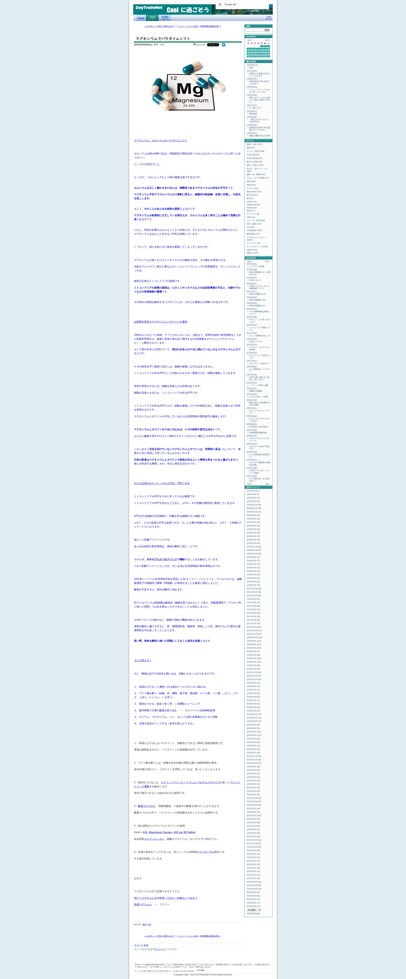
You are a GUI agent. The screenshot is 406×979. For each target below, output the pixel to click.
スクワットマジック (172, 782)
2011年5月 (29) (253, 864)
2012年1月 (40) (253, 836)
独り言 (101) (252, 195)
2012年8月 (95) (253, 812)
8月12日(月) (252, 394)
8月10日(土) (252, 408)
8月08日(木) (252, 424)
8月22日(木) (252, 325)
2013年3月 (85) (253, 788)
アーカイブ (255, 487)
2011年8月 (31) (253, 854)
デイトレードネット (141, 18)
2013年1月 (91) (253, 794)
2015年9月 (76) (253, 683)
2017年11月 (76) (254, 592)
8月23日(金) (252, 317)
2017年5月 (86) (253, 613)
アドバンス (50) (253, 243)
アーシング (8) (253, 214)
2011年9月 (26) (253, 850)
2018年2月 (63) (253, 582)
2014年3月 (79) (253, 746)
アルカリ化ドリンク (165, 559)
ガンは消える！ (143, 660)
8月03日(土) (252, 460)
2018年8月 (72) (253, 561)
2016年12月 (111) (254, 630)
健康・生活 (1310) (254, 144)
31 (268, 56)
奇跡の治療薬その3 (257, 294)
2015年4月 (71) (253, 700)
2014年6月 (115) (254, 735)
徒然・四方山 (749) (255, 165)
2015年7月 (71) (253, 690)
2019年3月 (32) (253, 536)
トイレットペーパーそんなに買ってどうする (259, 90)
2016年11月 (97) (254, 634)
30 (265, 56)
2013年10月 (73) (254, 763)
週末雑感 (253, 114)
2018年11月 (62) (254, 550)
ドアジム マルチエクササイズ (203, 782)
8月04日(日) (252, 452)
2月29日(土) (252, 111)
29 (262, 56)
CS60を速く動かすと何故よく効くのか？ (259, 378)
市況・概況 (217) (254, 224)
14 (258, 51)
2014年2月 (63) (253, 749)
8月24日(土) (252, 309)
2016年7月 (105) (254, 648)
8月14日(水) (252, 383)
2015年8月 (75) (253, 686)
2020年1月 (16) (253, 501)
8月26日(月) (252, 297)
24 (268, 54)
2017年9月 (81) (253, 599)
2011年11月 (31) (254, 843)
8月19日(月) (252, 345)
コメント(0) (200, 44)
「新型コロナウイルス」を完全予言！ (259, 120)
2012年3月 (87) (253, 829)
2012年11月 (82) (254, 801)
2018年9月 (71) (253, 557)
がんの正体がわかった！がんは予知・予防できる (162, 483)
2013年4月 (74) (253, 784)
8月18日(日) (252, 353)
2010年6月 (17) (253, 903)
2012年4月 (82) (253, 826)
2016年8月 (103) (254, 644)
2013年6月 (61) (253, 777)
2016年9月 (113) (254, 641)
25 (248, 56)
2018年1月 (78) (253, 585)
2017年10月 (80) (254, 595)
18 (248, 54)
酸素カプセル (145, 806)
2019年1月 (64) (253, 543)
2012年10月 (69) (254, 805)
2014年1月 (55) (253, 753)
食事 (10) (251, 148)
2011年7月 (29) (253, 857)
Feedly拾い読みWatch (258, 427)
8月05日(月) (252, 444)
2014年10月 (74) (254, 721)
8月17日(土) (252, 361)
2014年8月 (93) (253, 728)
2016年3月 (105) (254, 662)
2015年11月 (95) (254, 676)
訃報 (251, 67)
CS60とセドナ (255, 280)
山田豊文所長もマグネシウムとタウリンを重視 (160, 321)
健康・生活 (147, 924)
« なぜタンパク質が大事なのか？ (160, 26)
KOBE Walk (165, 18)
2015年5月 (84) (253, 697)
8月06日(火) (252, 436)
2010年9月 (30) (253, 892)
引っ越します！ (255, 108)
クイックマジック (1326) (257, 247)
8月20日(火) (252, 339)
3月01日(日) (252, 105)
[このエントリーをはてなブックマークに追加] (223, 46)
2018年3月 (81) (253, 578)
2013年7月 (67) (253, 774)
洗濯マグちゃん (143, 904)
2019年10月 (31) (254, 512)
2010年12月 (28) (254, 882)
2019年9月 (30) (253, 515)
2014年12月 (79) (254, 714)
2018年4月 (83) (253, 575)
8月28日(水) (252, 283)
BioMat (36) (252, 208)
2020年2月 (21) (253, 498)
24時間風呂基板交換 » (210, 26)
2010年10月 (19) (254, 889)
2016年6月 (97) (253, 651)
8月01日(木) (252, 476)
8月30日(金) (252, 270)
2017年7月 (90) (253, 606)
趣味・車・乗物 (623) (256, 174)
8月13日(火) (252, 388)
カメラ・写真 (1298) (255, 151)
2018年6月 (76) (253, 568)
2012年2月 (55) (253, 833)
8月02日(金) (252, 468)
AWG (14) (251, 217)
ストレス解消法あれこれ (259, 336)
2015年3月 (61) (253, 704)
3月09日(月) (252, 79)
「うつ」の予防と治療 (258, 385)
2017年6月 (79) (253, 609)
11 (248, 51)
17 (268, 51)
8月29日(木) (252, 278)
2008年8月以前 (253, 914)
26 (252, 56)
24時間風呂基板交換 (258, 432)
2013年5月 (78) (253, 781)
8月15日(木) (252, 375)
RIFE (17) (251, 211)
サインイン (160, 949)
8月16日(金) (252, 366)
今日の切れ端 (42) (254, 158)
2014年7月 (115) (254, 732)
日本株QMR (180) (254, 230)
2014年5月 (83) (253, 739)
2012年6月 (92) (253, 819)
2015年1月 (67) (253, 711)
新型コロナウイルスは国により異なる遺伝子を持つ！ (259, 99)
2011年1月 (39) (253, 878)
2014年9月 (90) (253, 725)
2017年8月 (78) (253, 602)
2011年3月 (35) (253, 871)
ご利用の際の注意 (269, 18)
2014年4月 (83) (253, 742)
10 (268, 49)
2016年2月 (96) (253, 665)
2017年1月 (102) (254, 627)
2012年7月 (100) (254, 815)
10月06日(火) (252, 65)
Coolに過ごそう (152, 18)
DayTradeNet (149, 7)
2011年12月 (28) (254, 840)
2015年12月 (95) (254, 672)
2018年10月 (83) (254, 554)
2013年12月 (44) (254, 756)
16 (265, 51)
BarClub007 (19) (254, 192)
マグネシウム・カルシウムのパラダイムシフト (160, 140)
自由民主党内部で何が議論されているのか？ (259, 128)
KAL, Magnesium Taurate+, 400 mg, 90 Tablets (169, 832)
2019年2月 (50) (253, 540)
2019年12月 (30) (254, 505)
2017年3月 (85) (253, 620)
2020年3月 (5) (253, 494)
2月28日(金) (252, 117)
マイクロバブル (205, 851)
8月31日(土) (252, 264)
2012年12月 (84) (254, 798)
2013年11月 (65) (254, 760)
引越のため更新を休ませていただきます (259, 74)
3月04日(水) (252, 95)
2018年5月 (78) (253, 571)
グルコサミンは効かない (259, 363)
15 (262, 51)
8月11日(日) (252, 400)
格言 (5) (250, 198)
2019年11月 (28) (254, 508)
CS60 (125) (252, 202)
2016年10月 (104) (254, 637)
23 (265, 54)
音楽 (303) (251, 181)
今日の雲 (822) (253, 155)
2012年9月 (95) (253, 808)
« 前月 (249, 40)
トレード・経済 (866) (256, 220)
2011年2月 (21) (253, 875)
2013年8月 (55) (253, 770)
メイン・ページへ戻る (188, 26)
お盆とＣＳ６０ (255, 341)
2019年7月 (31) (253, 522)
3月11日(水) (252, 71)
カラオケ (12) (252, 188)
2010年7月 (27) (253, 899)
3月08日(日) (252, 87)
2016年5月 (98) (253, 655)
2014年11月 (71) (254, 718)
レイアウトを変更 (256, 266)
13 (255, 51)
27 (255, 56)
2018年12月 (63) (254, 547)
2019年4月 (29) (253, 533)
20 (255, 54)
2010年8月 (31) (253, 896)
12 (252, 51)
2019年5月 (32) (253, 529)
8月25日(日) (252, 303)
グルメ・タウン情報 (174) (258, 178)
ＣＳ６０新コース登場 (258, 397)
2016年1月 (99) (253, 669)
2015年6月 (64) (253, 693)
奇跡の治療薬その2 (257, 300)
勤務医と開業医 (255, 391)
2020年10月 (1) (253, 491)
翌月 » (267, 40)
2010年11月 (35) (254, 885)
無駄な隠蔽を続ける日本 (259, 136)
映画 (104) (251, 185)
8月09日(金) (252, 416)
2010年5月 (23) (253, 906)
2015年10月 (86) (254, 679)
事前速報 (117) (253, 234)
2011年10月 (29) (254, 847)
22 (262, 54)
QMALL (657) (252, 253)
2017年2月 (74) (253, 623)
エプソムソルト (155, 838)
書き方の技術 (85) (254, 162)
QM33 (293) (252, 250)
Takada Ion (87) (253, 205)
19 (252, 54)
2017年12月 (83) (254, 588)
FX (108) (250, 227)
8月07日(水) (252, 430)
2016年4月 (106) (254, 658)
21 (258, 54)
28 (258, 56)
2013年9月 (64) (253, 767)
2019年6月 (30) (253, 526)
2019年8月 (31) (253, 519)
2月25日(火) (252, 133)
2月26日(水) (252, 125)
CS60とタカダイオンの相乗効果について (259, 287)
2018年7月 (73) (253, 564)
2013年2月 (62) (253, 791)
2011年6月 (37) (253, 861)
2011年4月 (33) (253, 868)
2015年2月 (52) (253, 707)
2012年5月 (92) (253, 822)
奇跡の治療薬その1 (257, 306)
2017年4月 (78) (253, 616)
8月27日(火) (252, 291)
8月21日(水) (252, 333)
